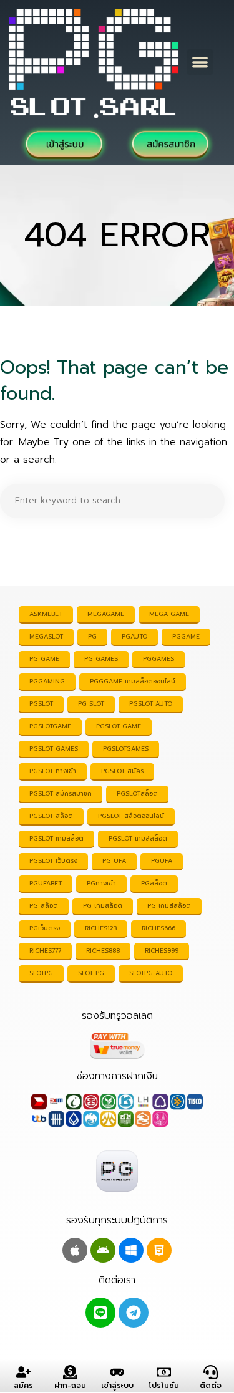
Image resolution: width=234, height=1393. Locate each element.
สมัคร (23, 1385)
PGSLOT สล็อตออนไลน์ (131, 816)
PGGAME (186, 636)
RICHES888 (103, 950)
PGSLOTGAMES (126, 748)
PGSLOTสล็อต (137, 793)
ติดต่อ (211, 1385)
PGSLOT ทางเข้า (52, 771)
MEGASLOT (46, 636)
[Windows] (131, 1250)
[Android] (102, 1250)
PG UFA (114, 860)
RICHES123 (101, 928)
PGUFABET (45, 883)
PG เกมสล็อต (102, 905)
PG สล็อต (43, 905)
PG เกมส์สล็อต (169, 905)
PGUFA (161, 860)
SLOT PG (91, 973)
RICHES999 (161, 950)
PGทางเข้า (101, 883)
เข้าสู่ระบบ (117, 1385)
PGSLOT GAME (118, 726)
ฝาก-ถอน (70, 1385)
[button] (200, 62)
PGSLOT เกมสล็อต (56, 838)
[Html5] (159, 1250)
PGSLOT (41, 703)
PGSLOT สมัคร (122, 771)
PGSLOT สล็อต (51, 816)
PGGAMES (158, 658)
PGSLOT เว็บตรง (53, 860)
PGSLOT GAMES (53, 748)
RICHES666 (158, 928)
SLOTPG (41, 973)
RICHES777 (45, 950)
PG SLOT (91, 703)
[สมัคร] (23, 1372)
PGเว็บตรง (44, 928)
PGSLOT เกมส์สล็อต (138, 838)
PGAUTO (134, 636)
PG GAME (44, 658)
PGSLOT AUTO (150, 703)
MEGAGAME (105, 614)
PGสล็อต (154, 883)
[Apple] (74, 1250)
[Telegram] (134, 1313)
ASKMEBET (45, 614)
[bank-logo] (117, 1110)
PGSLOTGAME (50, 726)
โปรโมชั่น (164, 1385)
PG (92, 636)
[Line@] (100, 1313)
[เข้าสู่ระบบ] (117, 1372)
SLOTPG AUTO (150, 973)
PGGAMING (47, 681)
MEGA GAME (169, 614)
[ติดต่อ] (210, 1372)
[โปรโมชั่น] (164, 1372)
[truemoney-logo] (117, 1046)
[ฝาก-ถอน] (70, 1372)
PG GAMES (101, 658)
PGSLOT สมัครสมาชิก (60, 793)
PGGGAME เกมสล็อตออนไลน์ (132, 681)
